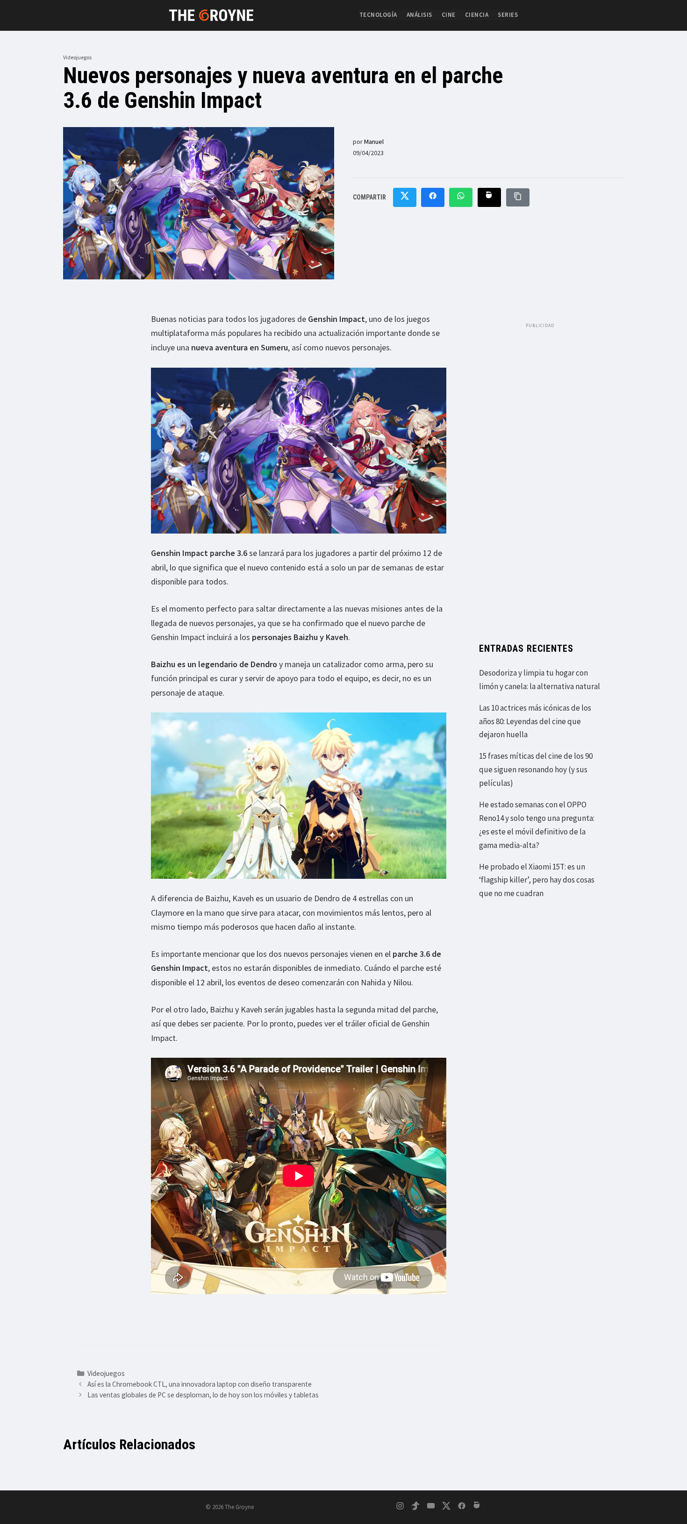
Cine (449, 15)
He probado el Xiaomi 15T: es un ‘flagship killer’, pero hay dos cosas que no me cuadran (536, 880)
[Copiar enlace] (518, 197)
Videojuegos (77, 57)
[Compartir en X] (404, 197)
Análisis (419, 15)
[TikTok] (415, 1507)
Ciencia (477, 15)
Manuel (374, 141)
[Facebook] (462, 1507)
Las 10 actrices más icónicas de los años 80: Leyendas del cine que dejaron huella (535, 721)
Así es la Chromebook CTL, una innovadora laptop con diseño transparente (199, 1384)
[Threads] (477, 1507)
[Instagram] (400, 1507)
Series (508, 15)
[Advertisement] (540, 473)
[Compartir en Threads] (489, 197)
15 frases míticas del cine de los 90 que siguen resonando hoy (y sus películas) (536, 769)
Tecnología (378, 15)
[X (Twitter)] (446, 1507)
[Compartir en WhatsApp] (460, 197)
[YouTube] (431, 1507)
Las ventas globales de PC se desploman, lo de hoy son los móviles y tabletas (203, 1394)
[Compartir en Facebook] (432, 197)
